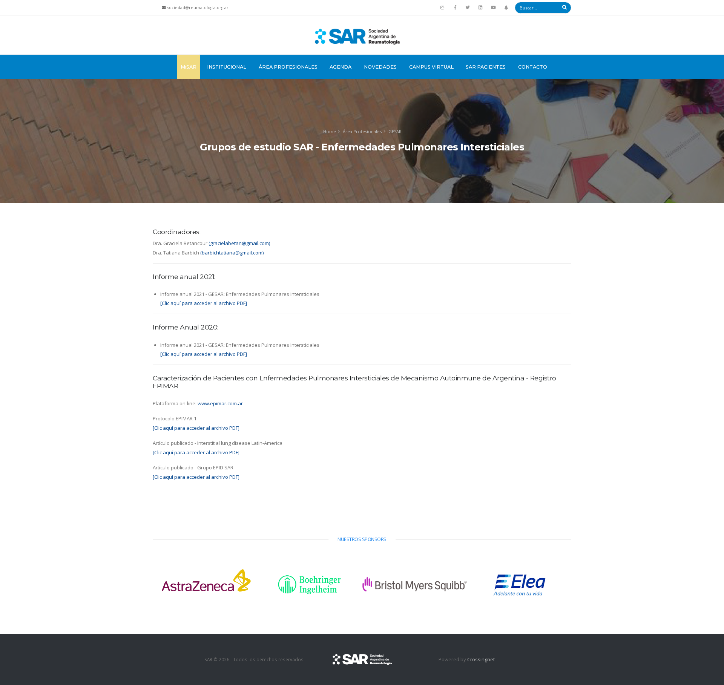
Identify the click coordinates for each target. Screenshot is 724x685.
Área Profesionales (288, 67)
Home (329, 131)
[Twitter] (468, 7)
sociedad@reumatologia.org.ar (198, 7)
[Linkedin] (480, 7)
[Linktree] (506, 7)
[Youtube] (493, 7)
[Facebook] (455, 7)
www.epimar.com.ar (220, 403)
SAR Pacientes (486, 67)
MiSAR (188, 67)
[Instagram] (442, 7)
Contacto (532, 67)
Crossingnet (481, 659)
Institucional (226, 67)
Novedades (380, 67)
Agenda (340, 67)
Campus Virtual (431, 67)
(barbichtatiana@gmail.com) (232, 252)
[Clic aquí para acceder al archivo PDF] (203, 303)
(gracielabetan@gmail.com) (239, 243)
